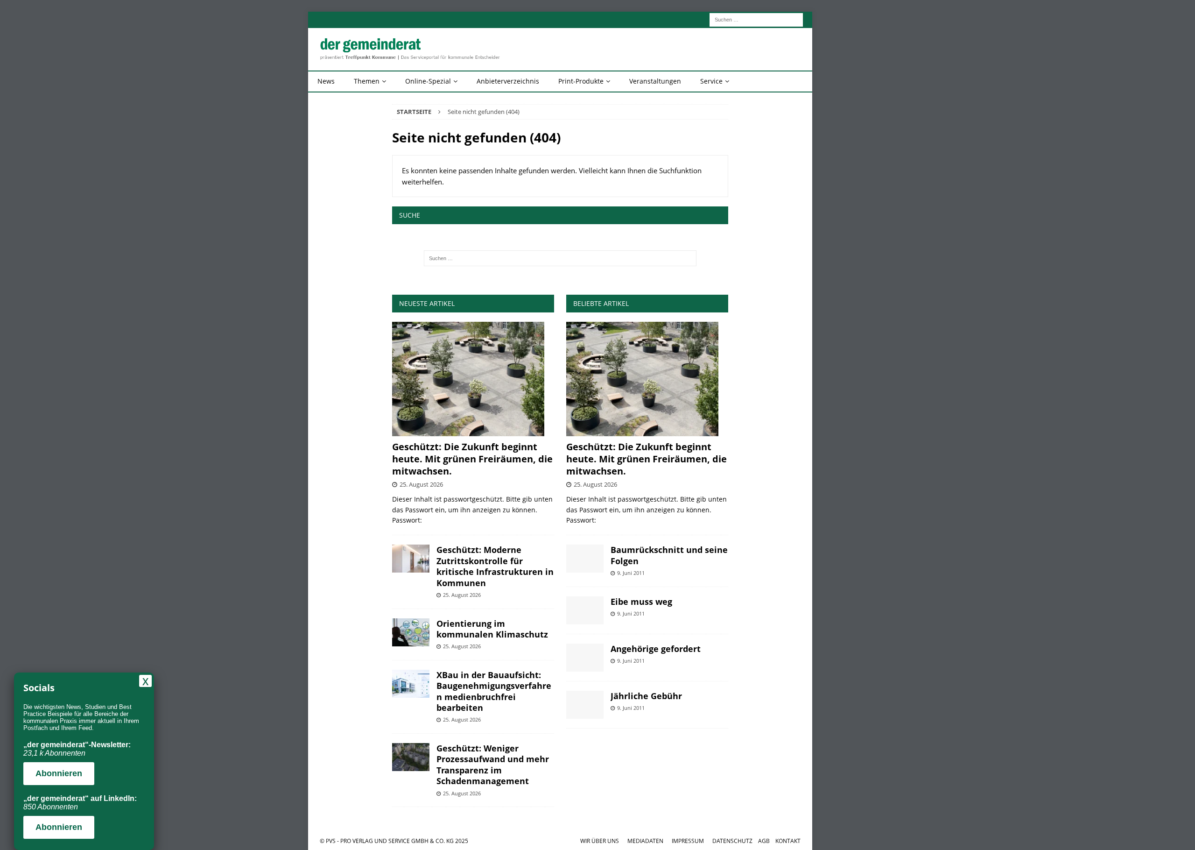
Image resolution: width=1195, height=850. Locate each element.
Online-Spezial (428, 81)
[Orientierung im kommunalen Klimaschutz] (410, 632)
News (326, 81)
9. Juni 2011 (631, 572)
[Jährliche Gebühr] (585, 705)
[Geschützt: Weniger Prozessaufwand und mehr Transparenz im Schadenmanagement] (410, 757)
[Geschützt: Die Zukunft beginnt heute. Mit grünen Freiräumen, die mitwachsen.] (473, 379)
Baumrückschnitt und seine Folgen (669, 555)
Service (711, 81)
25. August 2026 (421, 484)
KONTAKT (788, 841)
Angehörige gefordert (656, 648)
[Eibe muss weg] (585, 610)
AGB (764, 841)
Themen (367, 81)
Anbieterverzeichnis (508, 81)
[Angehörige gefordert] (585, 658)
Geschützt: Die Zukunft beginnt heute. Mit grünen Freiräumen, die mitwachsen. (472, 458)
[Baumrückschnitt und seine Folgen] (585, 559)
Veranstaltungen (655, 81)
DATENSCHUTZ (732, 841)
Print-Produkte (581, 81)
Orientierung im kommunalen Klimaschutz (492, 629)
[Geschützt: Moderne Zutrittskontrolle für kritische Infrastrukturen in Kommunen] (410, 559)
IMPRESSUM (688, 841)
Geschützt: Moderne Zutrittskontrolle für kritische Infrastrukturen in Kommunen (495, 566)
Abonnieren (58, 773)
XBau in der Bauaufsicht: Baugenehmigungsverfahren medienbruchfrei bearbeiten (493, 691)
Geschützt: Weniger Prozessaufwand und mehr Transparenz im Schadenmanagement (492, 764)
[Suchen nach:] (756, 18)
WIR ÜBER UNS (599, 841)
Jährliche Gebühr (646, 695)
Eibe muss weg (641, 601)
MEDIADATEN (645, 841)
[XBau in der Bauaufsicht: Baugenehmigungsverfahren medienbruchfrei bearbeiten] (410, 684)
